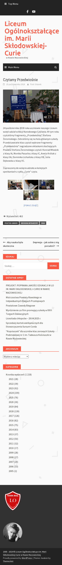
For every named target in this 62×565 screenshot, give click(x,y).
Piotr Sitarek (35, 84)
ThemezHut (8, 561)
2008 (11, 457)
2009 (11, 452)
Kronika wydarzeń (29, 223)
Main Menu (13, 67)
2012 (11, 438)
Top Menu (13, 3)
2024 (11, 392)
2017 (11, 415)
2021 (11, 379)
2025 (11, 397)
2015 (11, 425)
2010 (11, 448)
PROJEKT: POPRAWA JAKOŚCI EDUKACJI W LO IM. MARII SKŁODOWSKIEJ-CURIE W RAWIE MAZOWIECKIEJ (30, 289)
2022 (11, 383)
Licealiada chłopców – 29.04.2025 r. (23, 318)
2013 (11, 434)
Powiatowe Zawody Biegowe (20, 305)
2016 (11, 420)
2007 (11, 461)
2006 (11, 466)
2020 (11, 402)
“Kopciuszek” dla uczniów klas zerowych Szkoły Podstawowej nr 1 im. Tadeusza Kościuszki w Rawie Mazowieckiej (30, 335)
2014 (11, 429)
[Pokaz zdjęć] (31, 205)
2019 (11, 406)
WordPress (27, 558)
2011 (11, 443)
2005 (11, 471)
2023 (11, 388)
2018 (43, 223)
